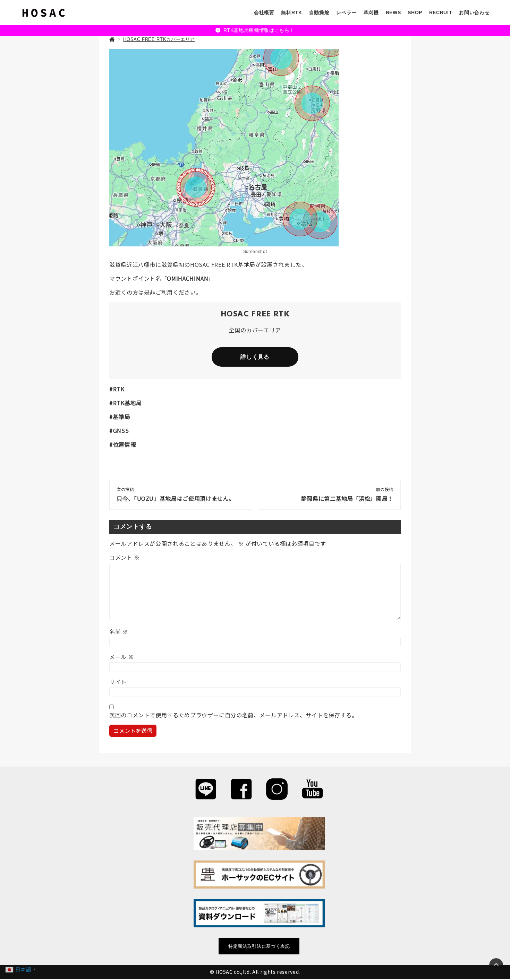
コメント (124, 557)
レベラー (346, 12)
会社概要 (264, 12)
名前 (118, 631)
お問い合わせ (474, 12)
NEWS (393, 12)
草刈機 (371, 12)
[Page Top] (496, 965)
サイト (118, 682)
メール (121, 657)
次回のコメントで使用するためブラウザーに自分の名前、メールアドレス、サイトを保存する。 (233, 715)
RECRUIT (440, 12)
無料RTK (291, 12)
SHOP (415, 12)
